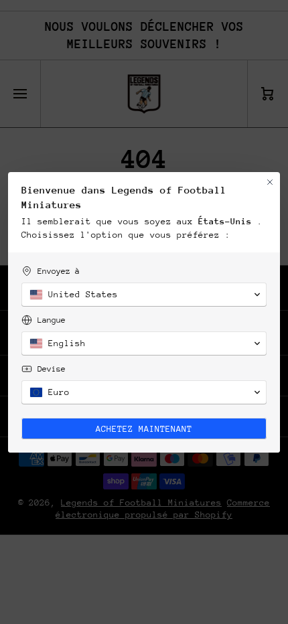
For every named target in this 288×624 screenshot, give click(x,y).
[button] (144, 295)
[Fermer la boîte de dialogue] (270, 182)
